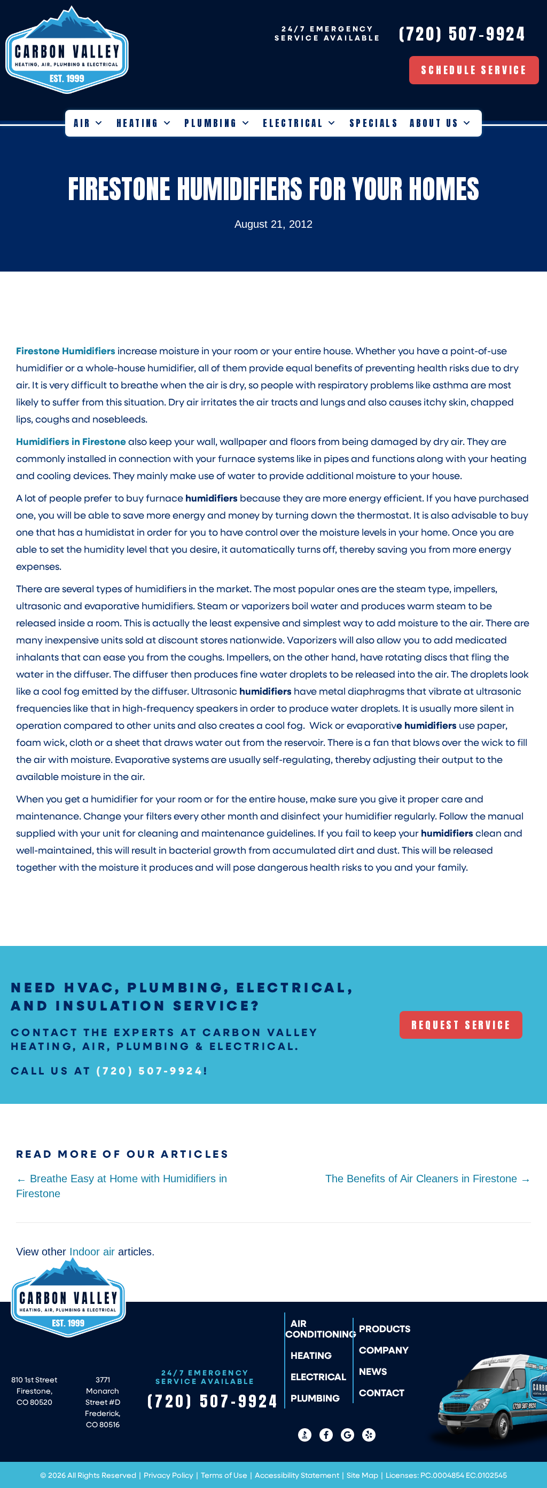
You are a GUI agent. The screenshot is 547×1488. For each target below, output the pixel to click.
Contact (381, 1392)
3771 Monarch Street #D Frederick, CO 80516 (102, 1401)
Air (82, 123)
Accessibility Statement (297, 1475)
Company (384, 1349)
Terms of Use (224, 1475)
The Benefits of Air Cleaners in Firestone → (428, 1178)
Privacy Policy (168, 1475)
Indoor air (92, 1252)
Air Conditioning (320, 1328)
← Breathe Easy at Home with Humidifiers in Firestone (121, 1186)
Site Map (362, 1475)
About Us (434, 123)
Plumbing (210, 123)
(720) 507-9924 (150, 1070)
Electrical (293, 123)
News (373, 1371)
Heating (137, 123)
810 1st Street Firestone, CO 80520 (34, 1390)
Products (385, 1328)
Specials (373, 123)
